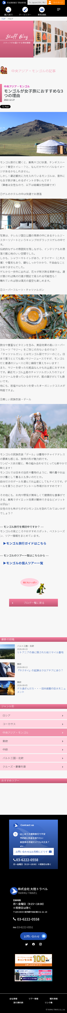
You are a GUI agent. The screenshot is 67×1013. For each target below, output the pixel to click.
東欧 (5, 741)
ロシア (6, 715)
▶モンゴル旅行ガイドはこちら (24, 543)
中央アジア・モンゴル (15, 732)
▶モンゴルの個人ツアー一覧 (23, 563)
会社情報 (13, 998)
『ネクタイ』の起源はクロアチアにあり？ (40, 670)
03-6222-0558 (28, 919)
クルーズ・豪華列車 (14, 766)
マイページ (58, 2)
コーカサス (9, 724)
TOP (3, 18)
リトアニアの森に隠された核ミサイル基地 (40, 652)
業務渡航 (42, 14)
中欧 (5, 749)
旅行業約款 (18, 1002)
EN (39, 2)
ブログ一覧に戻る (34, 603)
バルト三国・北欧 (13, 758)
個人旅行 (8, 14)
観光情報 (54, 998)
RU (44, 2)
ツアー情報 (33, 998)
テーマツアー (25, 14)
